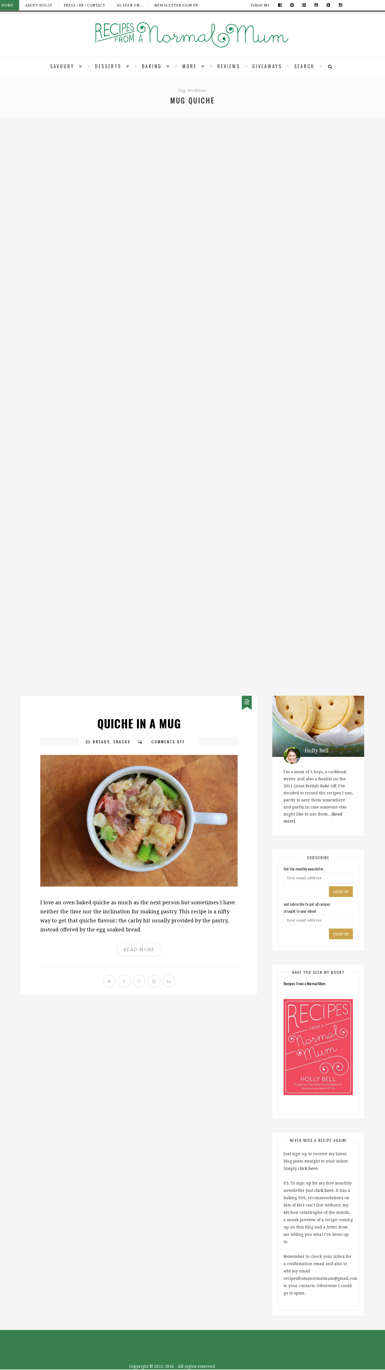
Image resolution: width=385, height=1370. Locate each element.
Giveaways (267, 66)
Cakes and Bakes (197, 437)
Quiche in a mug (139, 723)
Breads (101, 741)
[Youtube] (316, 5)
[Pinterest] (304, 5)
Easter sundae (192, 601)
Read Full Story (192, 219)
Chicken (193, 154)
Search (304, 66)
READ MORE (139, 949)
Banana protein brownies (192, 319)
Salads (225, 154)
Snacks (121, 741)
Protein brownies (193, 460)
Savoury (62, 66)
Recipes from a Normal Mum (304, 983)
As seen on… (130, 5)
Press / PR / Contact (84, 5)
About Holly (38, 5)
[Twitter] (292, 5)
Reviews (228, 66)
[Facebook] (280, 5)
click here (308, 1168)
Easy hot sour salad (192, 177)
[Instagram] (339, 5)
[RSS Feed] (328, 5)
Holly (182, 199)
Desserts (108, 66)
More (189, 66)
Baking (152, 66)
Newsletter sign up (176, 5)
